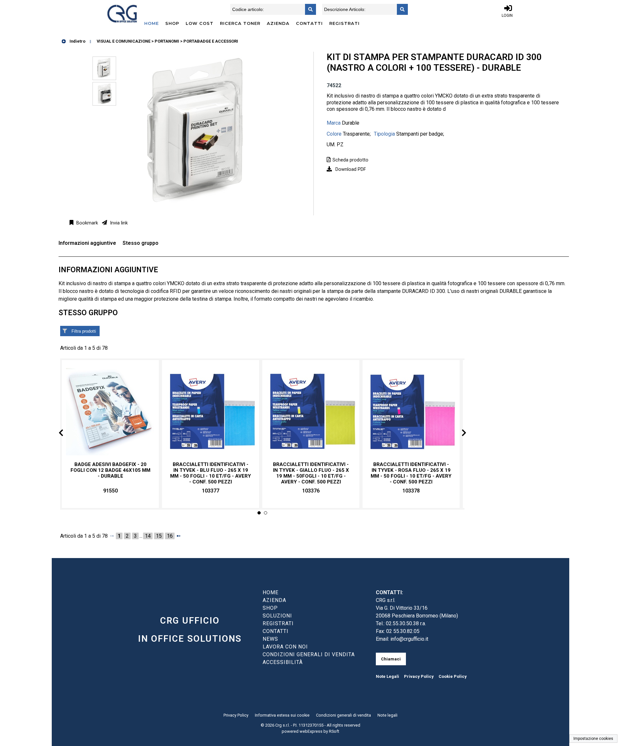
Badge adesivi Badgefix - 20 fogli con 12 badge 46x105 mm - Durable (110, 470)
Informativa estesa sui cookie (282, 715)
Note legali (387, 715)
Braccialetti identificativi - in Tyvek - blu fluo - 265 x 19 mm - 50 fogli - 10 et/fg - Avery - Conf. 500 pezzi (210, 473)
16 (170, 536)
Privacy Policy (419, 676)
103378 (411, 491)
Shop (172, 23)
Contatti (309, 23)
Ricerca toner (240, 23)
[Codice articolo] (308, 9)
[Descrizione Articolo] (400, 9)
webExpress (311, 731)
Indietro (77, 41)
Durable (350, 123)
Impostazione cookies (593, 738)
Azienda (278, 23)
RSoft (334, 731)
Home (151, 23)
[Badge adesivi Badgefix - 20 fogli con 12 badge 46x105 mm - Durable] (110, 411)
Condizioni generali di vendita (343, 715)
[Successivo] (178, 535)
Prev (66, 434)
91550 (110, 491)
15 (159, 536)
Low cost (199, 23)
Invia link (118, 223)
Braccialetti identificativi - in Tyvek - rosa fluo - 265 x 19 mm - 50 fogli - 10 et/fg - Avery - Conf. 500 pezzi (411, 473)
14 (148, 536)
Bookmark (86, 223)
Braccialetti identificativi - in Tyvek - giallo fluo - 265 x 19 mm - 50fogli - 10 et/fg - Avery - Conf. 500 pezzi (311, 473)
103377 (210, 491)
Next (459, 434)
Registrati (344, 23)
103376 (311, 491)
